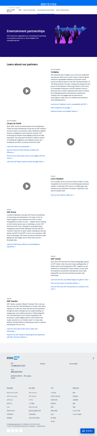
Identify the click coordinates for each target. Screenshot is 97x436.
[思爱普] (13, 358)
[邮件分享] (20, 430)
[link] (42, 364)
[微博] (16, 430)
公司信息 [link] (17, 7)
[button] (7, 8)
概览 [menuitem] (20, 10)
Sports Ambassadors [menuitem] (62, 10)
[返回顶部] (93, 358)
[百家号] (8, 430)
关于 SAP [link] (11, 7)
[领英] (12, 430)
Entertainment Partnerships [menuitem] (46, 10)
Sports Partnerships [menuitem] (29, 10)
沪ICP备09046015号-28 (14, 424)
